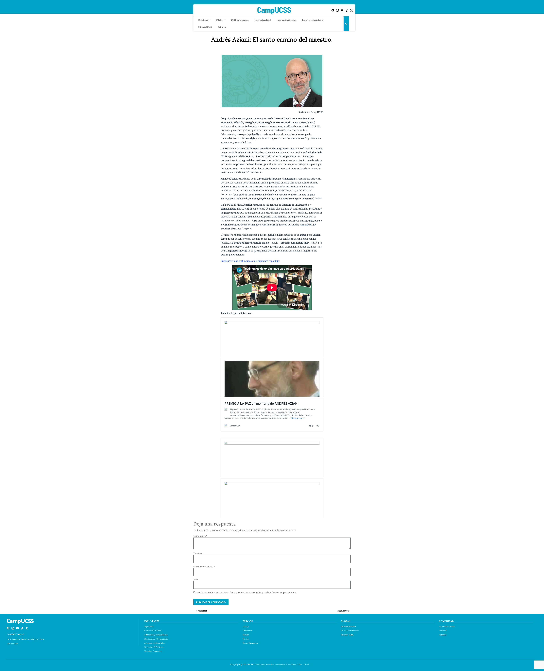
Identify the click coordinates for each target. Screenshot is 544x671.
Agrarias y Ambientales (154, 643)
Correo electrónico (204, 566)
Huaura (246, 635)
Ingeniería (148, 626)
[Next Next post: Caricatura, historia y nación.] (342, 610)
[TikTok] (347, 10)
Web (195, 579)
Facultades (203, 20)
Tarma (245, 639)
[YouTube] (342, 10)
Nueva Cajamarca (250, 643)
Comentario (200, 536)
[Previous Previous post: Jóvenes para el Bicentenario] (200, 610)
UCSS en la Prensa (447, 626)
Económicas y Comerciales (156, 639)
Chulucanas (247, 630)
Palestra (222, 27)
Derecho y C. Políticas (153, 647)
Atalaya (246, 626)
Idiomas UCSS (205, 27)
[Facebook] (333, 10)
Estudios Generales (153, 651)
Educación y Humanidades (156, 635)
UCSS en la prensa (239, 20)
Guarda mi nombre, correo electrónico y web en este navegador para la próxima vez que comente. (246, 592)
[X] (351, 10)
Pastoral (443, 630)
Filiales (219, 20)
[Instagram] (337, 10)
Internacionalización (286, 20)
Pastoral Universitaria (312, 20)
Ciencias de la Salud (152, 630)
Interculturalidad (263, 20)
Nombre (198, 553)
